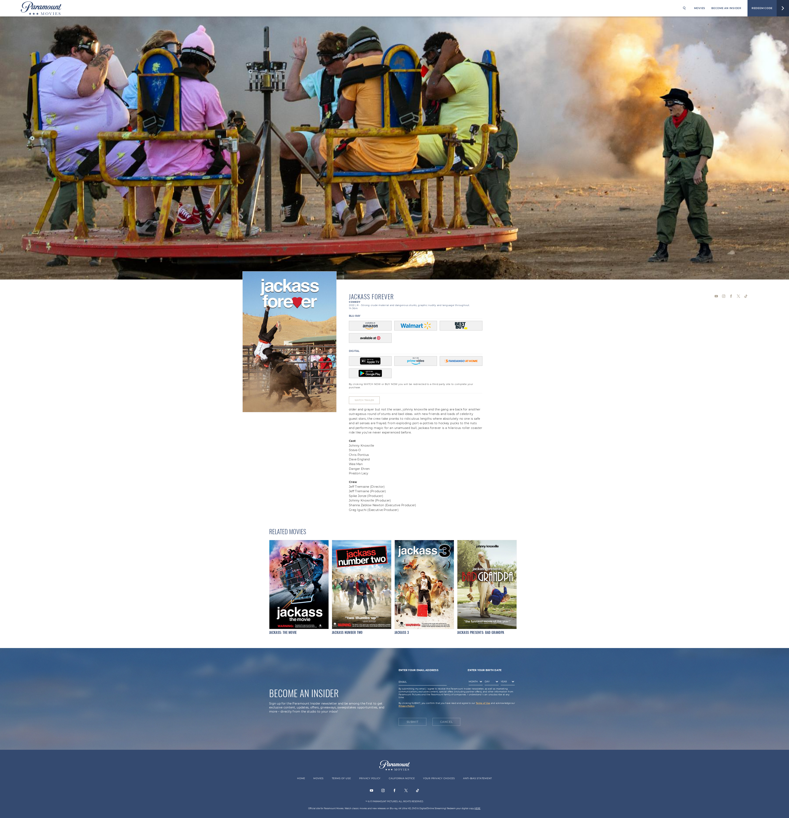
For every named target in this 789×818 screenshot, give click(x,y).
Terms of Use (483, 703)
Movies (699, 8)
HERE (477, 808)
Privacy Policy (406, 706)
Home (301, 778)
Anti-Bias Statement (477, 778)
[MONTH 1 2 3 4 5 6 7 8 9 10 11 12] (475, 682)
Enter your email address (418, 670)
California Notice (402, 778)
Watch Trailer (364, 400)
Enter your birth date (485, 670)
